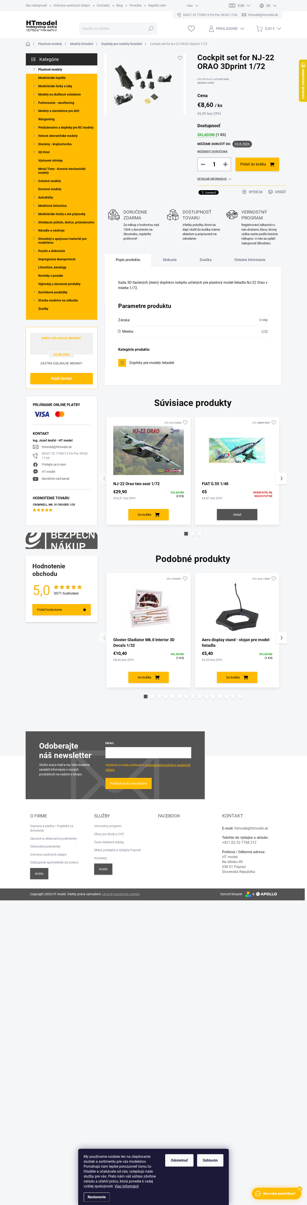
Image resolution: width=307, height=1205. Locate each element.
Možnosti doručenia (212, 151)
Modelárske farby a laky (55, 86)
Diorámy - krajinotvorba (55, 144)
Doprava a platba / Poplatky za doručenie (51, 828)
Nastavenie (97, 1197)
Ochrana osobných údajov (71, 5)
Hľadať (151, 28)
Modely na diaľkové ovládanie (59, 94)
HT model (48, 471)
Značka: (205, 83)
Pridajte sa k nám (54, 464)
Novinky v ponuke (50, 275)
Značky (43, 308)
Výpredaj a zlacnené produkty (59, 284)
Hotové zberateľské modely (58, 136)
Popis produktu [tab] (128, 260)
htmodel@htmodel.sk (57, 447)
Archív (39, 873)
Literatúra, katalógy (52, 267)
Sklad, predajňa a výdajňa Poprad (117, 850)
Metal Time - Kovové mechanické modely (62, 170)
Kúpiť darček (61, 378)
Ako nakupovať (36, 5)
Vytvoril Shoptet (231, 894)
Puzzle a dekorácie (51, 251)
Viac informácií (127, 1186)
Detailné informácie (212, 179)
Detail (237, 514)
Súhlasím (210, 1160)
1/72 (264, 331)
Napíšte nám (157, 5)
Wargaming (46, 119)
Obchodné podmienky (45, 846)
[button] (186, 533)
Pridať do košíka (253, 164)
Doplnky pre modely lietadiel (151, 363)
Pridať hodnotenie (49, 609)
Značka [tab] (206, 260)
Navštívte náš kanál (55, 478)
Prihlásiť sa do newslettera (128, 783)
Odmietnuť (179, 1160)
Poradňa (135, 5)
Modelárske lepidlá (52, 78)
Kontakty (103, 5)
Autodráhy (45, 197)
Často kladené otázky (109, 842)
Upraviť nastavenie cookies (121, 894)
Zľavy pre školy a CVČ (109, 834)
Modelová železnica (52, 206)
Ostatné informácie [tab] (249, 260)
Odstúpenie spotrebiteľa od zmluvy (54, 862)
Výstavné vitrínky (50, 160)
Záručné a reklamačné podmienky (53, 838)
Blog (119, 5)
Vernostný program (107, 826)
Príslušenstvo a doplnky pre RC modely (65, 127)
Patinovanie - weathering (56, 103)
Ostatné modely (49, 181)
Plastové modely (50, 69)
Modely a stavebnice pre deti (58, 111)
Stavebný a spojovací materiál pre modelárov (62, 240)
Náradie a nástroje (51, 230)
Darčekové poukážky (52, 292)
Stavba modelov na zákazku (58, 300)
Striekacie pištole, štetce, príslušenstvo (66, 222)
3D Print (44, 152)
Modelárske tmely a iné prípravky (61, 214)
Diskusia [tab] (170, 260)
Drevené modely (49, 189)
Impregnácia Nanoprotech (57, 259)
